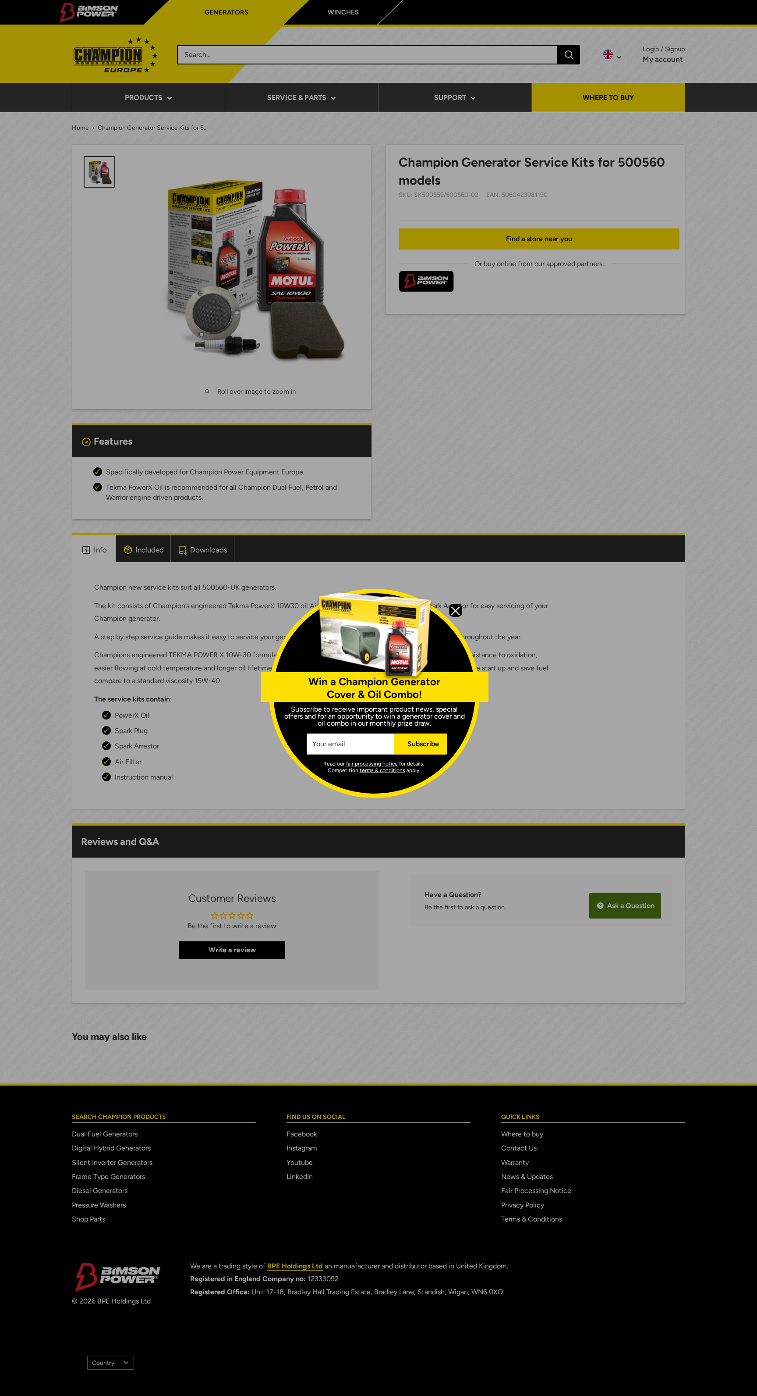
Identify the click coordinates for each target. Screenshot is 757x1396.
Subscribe (423, 744)
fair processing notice (372, 764)
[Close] (455, 610)
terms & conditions (382, 770)
